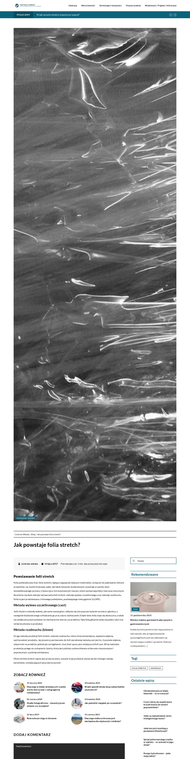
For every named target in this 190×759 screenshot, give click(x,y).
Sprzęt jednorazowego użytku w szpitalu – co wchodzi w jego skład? (158, 742)
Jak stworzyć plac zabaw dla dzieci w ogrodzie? (59, 14)
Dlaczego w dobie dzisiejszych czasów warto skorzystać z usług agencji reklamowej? (46, 689)
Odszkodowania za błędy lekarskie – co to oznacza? (156, 692)
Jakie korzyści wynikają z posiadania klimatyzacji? (156, 729)
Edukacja (73, 5)
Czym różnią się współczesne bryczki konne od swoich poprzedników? (158, 705)
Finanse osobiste (133, 5)
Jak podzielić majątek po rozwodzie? (103, 703)
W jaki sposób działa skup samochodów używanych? (105, 688)
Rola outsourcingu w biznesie (42, 718)
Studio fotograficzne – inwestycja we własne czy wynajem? (46, 704)
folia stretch (139, 668)
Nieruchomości (88, 5)
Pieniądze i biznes (26, 518)
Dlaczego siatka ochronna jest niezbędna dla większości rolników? (103, 719)
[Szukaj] (133, 561)
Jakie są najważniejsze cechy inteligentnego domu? (158, 717)
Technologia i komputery (110, 5)
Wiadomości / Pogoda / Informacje (160, 5)
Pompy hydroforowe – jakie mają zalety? (157, 754)
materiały (156, 668)
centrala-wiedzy (29, 564)
